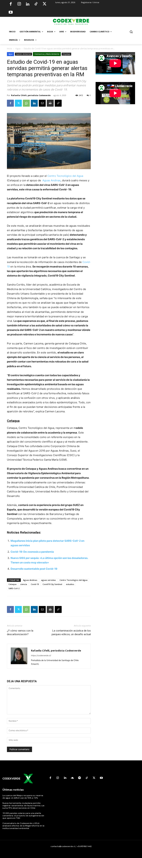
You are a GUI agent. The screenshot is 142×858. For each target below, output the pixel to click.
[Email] (42, 103)
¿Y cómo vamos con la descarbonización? (20, 632)
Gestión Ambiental (23, 54)
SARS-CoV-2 (13, 588)
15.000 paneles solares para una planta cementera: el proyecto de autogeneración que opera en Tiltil (23, 816)
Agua (17, 48)
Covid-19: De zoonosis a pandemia (32, 551)
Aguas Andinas (51, 180)
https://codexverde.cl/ (41, 655)
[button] (131, 32)
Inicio (9, 48)
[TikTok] (36, 4)
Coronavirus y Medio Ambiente (46, 54)
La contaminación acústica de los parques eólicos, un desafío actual (71, 632)
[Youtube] (11, 12)
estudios (70, 584)
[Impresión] (50, 103)
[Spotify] (79, 778)
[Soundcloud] (72, 778)
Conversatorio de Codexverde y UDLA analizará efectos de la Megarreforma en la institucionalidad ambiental (23, 826)
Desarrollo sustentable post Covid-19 (34, 568)
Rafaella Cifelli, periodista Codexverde (31, 95)
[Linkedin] (27, 4)
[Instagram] (19, 4)
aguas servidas (48, 580)
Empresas (66, 54)
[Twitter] (44, 4)
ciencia (23, 584)
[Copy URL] (58, 103)
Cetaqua (12, 584)
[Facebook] (11, 4)
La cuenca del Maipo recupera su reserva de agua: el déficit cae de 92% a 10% (22, 796)
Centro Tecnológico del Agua (65, 176)
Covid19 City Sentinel (52, 584)
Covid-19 (35, 584)
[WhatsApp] (26, 103)
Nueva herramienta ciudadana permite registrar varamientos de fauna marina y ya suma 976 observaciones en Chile (23, 806)
